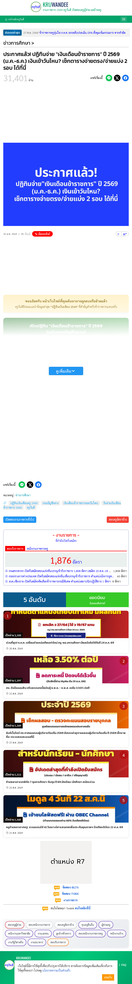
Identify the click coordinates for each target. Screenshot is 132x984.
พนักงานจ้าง (116, 933)
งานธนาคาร (37, 942)
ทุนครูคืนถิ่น (87, 924)
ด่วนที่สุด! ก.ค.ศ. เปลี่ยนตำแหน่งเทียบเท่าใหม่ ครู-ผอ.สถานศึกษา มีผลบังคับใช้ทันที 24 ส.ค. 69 (60, 643)
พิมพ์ (27, 234)
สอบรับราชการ (15, 548)
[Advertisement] (66, 114)
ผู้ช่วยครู (106, 924)
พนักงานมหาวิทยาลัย (19, 933)
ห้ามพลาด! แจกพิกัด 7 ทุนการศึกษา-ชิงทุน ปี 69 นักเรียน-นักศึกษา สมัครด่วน (50, 782)
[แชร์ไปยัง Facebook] (125, 78)
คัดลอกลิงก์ (44, 234)
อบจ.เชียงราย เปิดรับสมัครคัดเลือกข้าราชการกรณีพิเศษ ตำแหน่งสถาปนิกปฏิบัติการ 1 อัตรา (60, 581)
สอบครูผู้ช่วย (14, 924)
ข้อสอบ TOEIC (70, 893)
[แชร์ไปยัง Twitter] (117, 78)
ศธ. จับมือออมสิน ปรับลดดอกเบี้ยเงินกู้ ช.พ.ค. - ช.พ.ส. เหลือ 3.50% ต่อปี (48, 688)
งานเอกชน (43, 933)
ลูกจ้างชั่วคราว (63, 933)
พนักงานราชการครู (37, 548)
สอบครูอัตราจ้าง (118, 519)
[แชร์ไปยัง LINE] (109, 78)
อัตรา (66, 560)
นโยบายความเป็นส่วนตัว (56, 970)
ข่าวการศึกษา (22, 495)
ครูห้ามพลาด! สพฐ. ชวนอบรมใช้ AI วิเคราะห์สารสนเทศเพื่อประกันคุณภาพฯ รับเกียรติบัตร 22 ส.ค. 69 (64, 827)
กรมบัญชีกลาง (50, 503)
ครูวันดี (31, 507)
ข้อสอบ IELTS (70, 887)
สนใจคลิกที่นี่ (82, 908)
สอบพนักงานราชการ (39, 924)
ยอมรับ (108, 977)
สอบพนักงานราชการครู (91, 933)
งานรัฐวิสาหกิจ (15, 942)
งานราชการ (70, 900)
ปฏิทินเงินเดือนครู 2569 (24, 503)
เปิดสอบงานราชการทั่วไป (19, 519)
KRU (55, 4)
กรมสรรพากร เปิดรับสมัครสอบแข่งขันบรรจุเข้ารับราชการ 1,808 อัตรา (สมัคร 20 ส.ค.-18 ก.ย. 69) (60, 571)
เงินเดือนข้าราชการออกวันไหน (81, 503)
